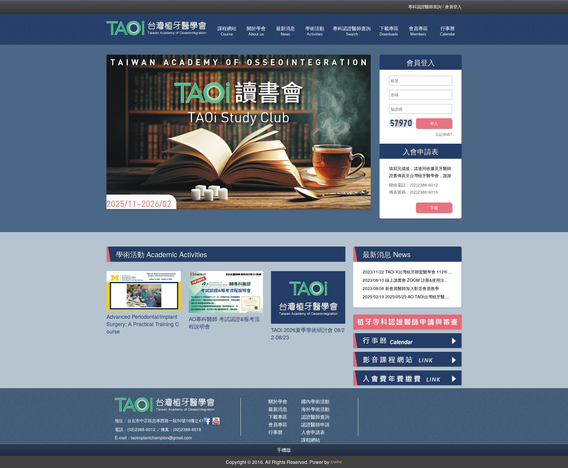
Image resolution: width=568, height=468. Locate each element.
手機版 (284, 449)
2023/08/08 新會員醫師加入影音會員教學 (401, 288)
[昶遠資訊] (336, 462)
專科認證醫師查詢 (424, 6)
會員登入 (453, 6)
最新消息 (285, 30)
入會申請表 (313, 432)
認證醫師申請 (315, 424)
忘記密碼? (444, 134)
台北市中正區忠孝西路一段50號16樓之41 (165, 420)
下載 (434, 207)
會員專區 (418, 30)
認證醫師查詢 (315, 416)
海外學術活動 (315, 409)
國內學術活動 (315, 401)
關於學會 (256, 30)
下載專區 (389, 30)
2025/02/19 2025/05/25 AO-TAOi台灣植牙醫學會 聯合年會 (417, 296)
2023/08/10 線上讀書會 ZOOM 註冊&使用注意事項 (410, 280)
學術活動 (314, 30)
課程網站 (226, 30)
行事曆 (447, 30)
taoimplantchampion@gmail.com (161, 438)
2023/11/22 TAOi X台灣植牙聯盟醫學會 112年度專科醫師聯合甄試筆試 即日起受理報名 (443, 272)
